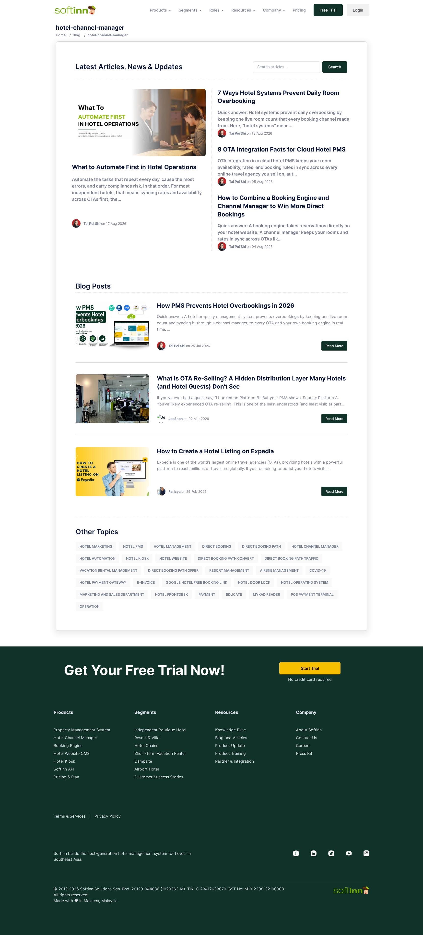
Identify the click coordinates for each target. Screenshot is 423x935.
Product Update (230, 745)
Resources (241, 10)
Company (272, 10)
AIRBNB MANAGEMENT (279, 570)
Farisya (174, 491)
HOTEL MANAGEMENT (172, 546)
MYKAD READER (266, 594)
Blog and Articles (231, 737)
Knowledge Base (230, 729)
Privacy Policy (107, 816)
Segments (188, 10)
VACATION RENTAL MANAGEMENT (108, 570)
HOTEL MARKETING (96, 546)
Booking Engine (68, 745)
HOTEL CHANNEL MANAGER (315, 546)
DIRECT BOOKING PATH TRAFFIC (291, 558)
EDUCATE (234, 594)
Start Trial (310, 668)
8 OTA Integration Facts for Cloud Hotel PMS (282, 149)
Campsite (143, 761)
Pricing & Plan (66, 776)
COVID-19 (317, 570)
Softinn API (64, 769)
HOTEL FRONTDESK (171, 594)
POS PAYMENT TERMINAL (312, 594)
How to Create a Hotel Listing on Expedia (215, 451)
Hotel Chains (146, 745)
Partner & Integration (234, 761)
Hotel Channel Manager (75, 737)
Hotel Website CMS (72, 753)
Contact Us (306, 737)
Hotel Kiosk (64, 761)
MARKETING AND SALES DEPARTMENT (112, 594)
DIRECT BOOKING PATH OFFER (173, 570)
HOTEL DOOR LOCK (254, 582)
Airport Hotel (146, 769)
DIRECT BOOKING (216, 546)
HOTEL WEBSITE (173, 558)
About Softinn (309, 729)
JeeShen (175, 419)
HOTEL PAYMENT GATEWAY (103, 582)
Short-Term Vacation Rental (160, 753)
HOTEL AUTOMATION (97, 558)
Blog (76, 35)
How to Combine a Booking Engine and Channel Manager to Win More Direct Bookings (273, 206)
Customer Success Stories (158, 776)
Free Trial (328, 10)
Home (61, 35)
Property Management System (82, 729)
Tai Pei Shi (91, 223)
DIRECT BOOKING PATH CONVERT (226, 558)
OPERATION (89, 606)
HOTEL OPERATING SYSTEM (304, 582)
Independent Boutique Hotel (160, 729)
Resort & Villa (146, 737)
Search (334, 66)
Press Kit (304, 753)
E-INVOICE (146, 582)
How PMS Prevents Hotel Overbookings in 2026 (225, 305)
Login (358, 10)
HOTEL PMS (133, 546)
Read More (334, 346)
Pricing (299, 10)
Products (158, 10)
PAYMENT (207, 594)
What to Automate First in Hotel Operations (134, 167)
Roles (214, 10)
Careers (303, 745)
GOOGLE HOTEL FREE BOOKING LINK (196, 582)
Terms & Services (69, 816)
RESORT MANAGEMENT (229, 570)
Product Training (230, 753)
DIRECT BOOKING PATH (261, 546)
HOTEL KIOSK (137, 558)
